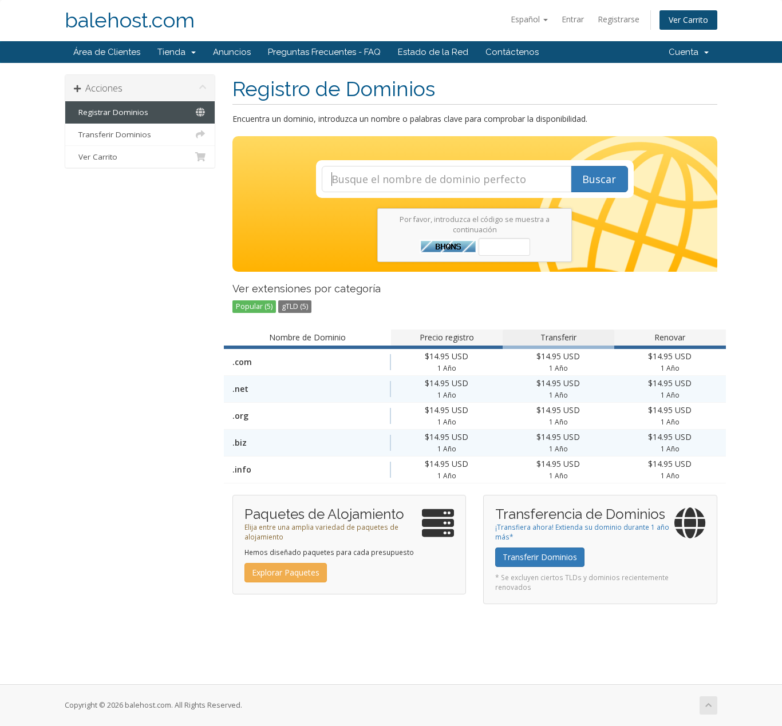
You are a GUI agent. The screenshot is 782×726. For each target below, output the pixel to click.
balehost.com (130, 20)
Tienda (173, 52)
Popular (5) (254, 306)
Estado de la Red (433, 52)
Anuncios (232, 52)
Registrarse (618, 19)
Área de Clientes (106, 52)
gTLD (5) (295, 306)
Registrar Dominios (111, 112)
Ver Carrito (688, 19)
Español (526, 19)
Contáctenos (512, 52)
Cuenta (686, 52)
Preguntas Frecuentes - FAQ (324, 52)
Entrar (573, 19)
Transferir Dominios (112, 134)
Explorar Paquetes (285, 572)
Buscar (599, 179)
